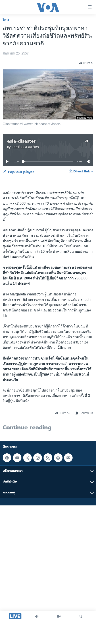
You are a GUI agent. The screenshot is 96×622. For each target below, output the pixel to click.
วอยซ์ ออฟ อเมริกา (25, 147)
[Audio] (36, 616)
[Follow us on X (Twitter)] (27, 458)
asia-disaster (21, 141)
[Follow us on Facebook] (7, 458)
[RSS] (48, 458)
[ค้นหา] (80, 616)
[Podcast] (58, 458)
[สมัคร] (68, 458)
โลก (6, 19)
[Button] (86, 63)
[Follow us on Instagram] (37, 458)
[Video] (58, 616)
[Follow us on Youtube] (17, 458)
